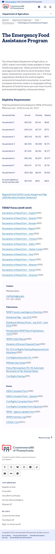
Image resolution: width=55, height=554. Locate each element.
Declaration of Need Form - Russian (19, 223)
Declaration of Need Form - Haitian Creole (22, 249)
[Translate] (39, 7)
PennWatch (7, 520)
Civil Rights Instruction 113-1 (19, 357)
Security (5, 537)
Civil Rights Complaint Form (19, 401)
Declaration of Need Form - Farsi (17, 254)
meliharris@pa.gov (15, 296)
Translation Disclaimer (37, 535)
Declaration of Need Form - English (19, 213)
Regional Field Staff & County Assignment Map (24, 194)
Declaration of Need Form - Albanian (19, 264)
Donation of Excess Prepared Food (23, 344)
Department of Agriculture (16, 14)
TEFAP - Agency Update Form (20, 411)
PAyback (5, 504)
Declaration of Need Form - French (18, 259)
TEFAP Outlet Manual (16, 339)
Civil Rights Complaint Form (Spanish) (24, 406)
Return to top (44, 438)
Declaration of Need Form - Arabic (18, 244)
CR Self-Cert (12, 422)
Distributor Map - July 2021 (19, 317)
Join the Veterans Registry (12, 500)
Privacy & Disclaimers (20, 535)
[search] (45, 7)
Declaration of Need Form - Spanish (19, 218)
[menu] (50, 7)
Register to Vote (8, 487)
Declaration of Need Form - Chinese (19, 238)
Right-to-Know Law (10, 524)
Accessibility (6, 535)
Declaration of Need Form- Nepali (18, 228)
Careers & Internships (11, 515)
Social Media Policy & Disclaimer (21, 537)
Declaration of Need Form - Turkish (18, 269)
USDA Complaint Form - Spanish (21, 396)
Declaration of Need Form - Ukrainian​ (20, 275)
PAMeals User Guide (15, 362)
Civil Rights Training (15, 376)
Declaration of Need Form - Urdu (17, 233)
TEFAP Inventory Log (16, 416)
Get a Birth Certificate (11, 496)
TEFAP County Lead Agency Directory (24, 312)
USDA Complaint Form (17, 391)
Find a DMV (6, 491)
